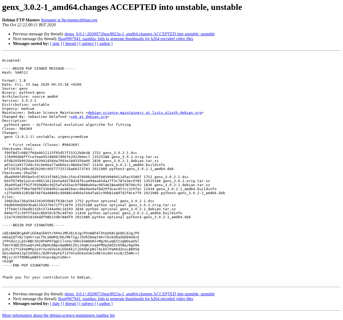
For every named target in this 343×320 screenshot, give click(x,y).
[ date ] (56, 43)
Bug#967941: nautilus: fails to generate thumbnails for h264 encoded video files (125, 38)
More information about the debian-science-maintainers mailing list (58, 315)
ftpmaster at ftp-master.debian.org (69, 20)
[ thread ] (70, 43)
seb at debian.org (89, 117)
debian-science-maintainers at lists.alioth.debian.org (145, 113)
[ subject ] (87, 43)
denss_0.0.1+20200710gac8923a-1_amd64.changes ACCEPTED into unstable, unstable (140, 34)
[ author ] (105, 43)
